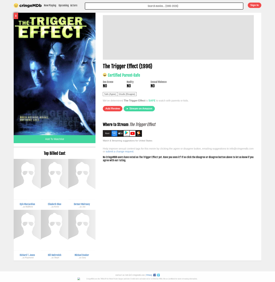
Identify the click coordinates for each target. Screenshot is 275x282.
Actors (73, 5)
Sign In (254, 5)
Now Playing (50, 5)
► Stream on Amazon (139, 108)
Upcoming (64, 5)
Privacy (149, 275)
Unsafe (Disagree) (127, 94)
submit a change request (119, 151)
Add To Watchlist (54, 139)
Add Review (112, 108)
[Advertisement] (178, 37)
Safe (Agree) (110, 94)
